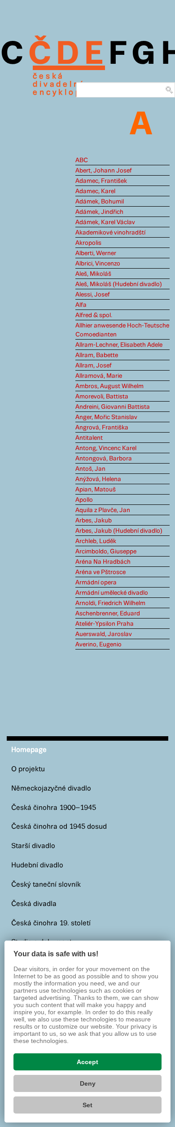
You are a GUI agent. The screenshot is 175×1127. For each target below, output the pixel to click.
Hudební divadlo (37, 865)
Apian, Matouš (95, 489)
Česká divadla (34, 904)
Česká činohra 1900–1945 (53, 808)
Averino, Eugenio (98, 644)
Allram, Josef (93, 365)
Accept (87, 1061)
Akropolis (88, 243)
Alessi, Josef (92, 295)
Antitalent (89, 438)
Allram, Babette (96, 355)
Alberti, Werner (95, 253)
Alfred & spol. (93, 315)
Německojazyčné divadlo (51, 788)
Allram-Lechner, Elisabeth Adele (118, 345)
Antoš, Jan (90, 469)
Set (87, 1105)
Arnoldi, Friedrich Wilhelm (110, 603)
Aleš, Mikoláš (93, 274)
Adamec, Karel (95, 191)
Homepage (29, 750)
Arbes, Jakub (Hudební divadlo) (118, 531)
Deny (88, 1083)
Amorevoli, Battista (101, 396)
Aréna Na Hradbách (103, 562)
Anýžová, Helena (98, 479)
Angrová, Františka (101, 427)
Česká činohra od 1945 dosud (59, 827)
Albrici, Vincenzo (97, 264)
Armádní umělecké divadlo (111, 593)
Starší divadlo (33, 846)
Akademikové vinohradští (110, 233)
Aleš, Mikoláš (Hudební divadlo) (118, 284)
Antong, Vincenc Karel (105, 448)
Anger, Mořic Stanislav (106, 417)
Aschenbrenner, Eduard (107, 613)
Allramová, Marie (98, 376)
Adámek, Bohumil (99, 202)
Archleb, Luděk (95, 541)
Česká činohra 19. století (51, 923)
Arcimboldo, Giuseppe (105, 551)
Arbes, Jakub (93, 520)
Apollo (84, 500)
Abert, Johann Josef (103, 171)
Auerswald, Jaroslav (103, 634)
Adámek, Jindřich (99, 212)
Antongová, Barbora (103, 458)
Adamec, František (101, 181)
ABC (81, 160)
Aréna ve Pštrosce (100, 572)
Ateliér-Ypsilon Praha (104, 624)
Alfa (81, 305)
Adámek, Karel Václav (105, 222)
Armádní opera (96, 582)
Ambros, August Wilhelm (109, 386)
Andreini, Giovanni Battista (112, 407)
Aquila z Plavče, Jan (102, 510)
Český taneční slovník (46, 884)
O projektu (28, 769)
